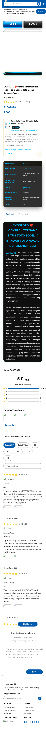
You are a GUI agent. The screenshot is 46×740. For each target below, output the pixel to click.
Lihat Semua (27, 624)
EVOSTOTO (9, 154)
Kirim (34, 672)
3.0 (18, 451)
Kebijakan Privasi (9, 707)
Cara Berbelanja (29, 707)
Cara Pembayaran (29, 710)
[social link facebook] (33, 722)
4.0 (8, 451)
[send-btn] (40, 698)
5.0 (35, 445)
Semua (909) (9, 445)
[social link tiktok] (37, 722)
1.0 (8, 458)
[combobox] (23, 466)
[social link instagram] (25, 722)
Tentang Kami (7, 713)
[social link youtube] (29, 722)
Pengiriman (27, 713)
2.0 (28, 451)
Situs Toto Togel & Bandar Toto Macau (18, 149)
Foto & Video (23, 445)
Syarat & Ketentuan (9, 710)
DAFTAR (33, 24)
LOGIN (13, 24)
